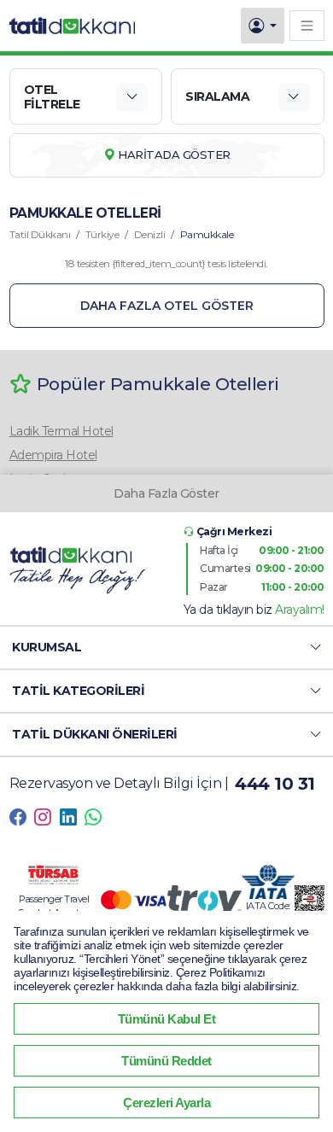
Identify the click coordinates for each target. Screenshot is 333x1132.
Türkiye (102, 234)
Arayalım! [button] (299, 609)
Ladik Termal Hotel (61, 431)
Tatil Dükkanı (40, 234)
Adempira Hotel (53, 455)
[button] (166, 647)
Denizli (150, 234)
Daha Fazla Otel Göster (167, 305)
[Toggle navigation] (306, 25)
